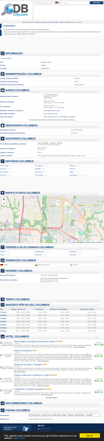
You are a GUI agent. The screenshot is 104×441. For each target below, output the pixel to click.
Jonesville (38, 255)
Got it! (90, 435)
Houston (3, 169)
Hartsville (72, 255)
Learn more (19, 438)
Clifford (18, 34)
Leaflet (73, 242)
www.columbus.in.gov (51, 113)
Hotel (99, 32)
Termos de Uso (45, 428)
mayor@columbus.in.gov (52, 110)
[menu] (57, 2)
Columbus (9, 25)
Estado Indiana (32, 29)
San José (3, 175)
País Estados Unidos (22, 29)
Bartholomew (45, 68)
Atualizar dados (6, 58)
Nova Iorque (4, 165)
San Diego (38, 172)
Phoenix (72, 169)
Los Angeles (39, 165)
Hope (2, 255)
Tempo (94, 32)
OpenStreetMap (89, 242)
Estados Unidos (46, 62)
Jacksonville (39, 175)
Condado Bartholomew (43, 29)
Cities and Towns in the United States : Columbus (60, 117)
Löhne (6, 265)
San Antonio (4, 172)
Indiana (43, 65)
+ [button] (4, 199)
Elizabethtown (24, 34)
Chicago (72, 165)
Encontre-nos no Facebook (10, 428)
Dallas (71, 172)
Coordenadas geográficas (69, 32)
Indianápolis (73, 175)
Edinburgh (32, 34)
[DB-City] (14, 16)
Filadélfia (37, 169)
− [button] (4, 203)
